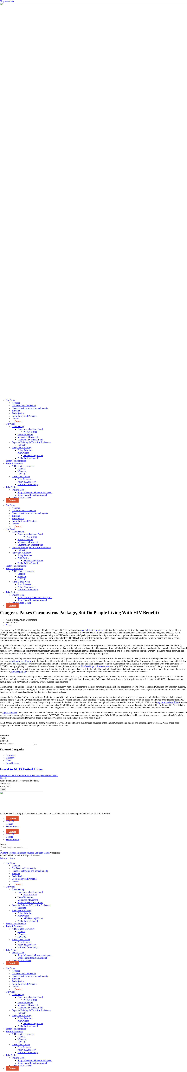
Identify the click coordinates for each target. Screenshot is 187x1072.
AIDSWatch (23, 453)
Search (3, 743)
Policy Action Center (21, 497)
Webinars (22, 471)
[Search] (35, 744)
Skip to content (7, 1)
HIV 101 (22, 474)
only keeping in (18, 671)
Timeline (16, 410)
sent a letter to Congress (92, 630)
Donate (12, 500)
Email (3, 786)
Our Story (10, 400)
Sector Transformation (16, 460)
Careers (15, 418)
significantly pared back (20, 661)
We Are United (30, 431)
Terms (12, 858)
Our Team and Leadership (24, 405)
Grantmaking (18, 426)
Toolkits (21, 468)
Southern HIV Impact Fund (30, 439)
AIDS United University (23, 466)
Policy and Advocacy (21, 447)
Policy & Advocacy (27, 482)
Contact (18, 421)
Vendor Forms (12, 826)
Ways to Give (18, 489)
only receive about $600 (167, 702)
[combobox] (13, 847)
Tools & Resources (14, 463)
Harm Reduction (25, 434)
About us (16, 403)
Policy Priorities (25, 450)
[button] (93, 735)
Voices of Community (28, 484)
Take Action (11, 487)
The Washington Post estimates (95, 666)
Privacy (3, 858)
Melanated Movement (28, 437)
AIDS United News (21, 476)
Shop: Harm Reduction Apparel (32, 495)
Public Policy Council (28, 458)
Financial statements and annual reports (30, 408)
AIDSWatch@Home (33, 455)
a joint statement (9, 712)
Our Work (10, 424)
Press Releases (24, 479)
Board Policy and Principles (24, 416)
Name (3, 783)
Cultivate (22, 445)
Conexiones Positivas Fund (30, 429)
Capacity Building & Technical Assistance (31, 442)
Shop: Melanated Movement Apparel (35, 492)
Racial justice (18, 413)
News (8, 625)
